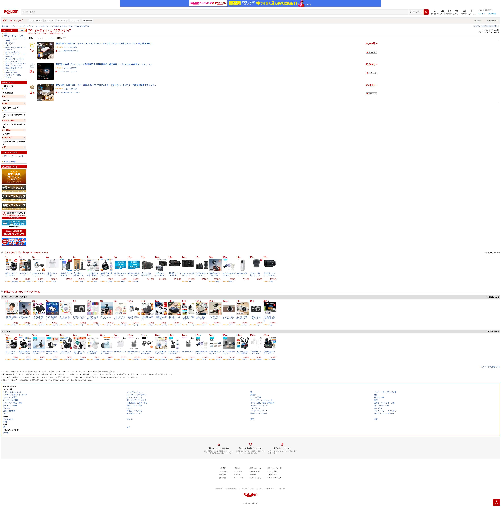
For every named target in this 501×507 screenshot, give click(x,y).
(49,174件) (15, 281)
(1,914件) (259, 359)
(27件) (54, 281)
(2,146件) (55, 359)
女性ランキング (63, 20)
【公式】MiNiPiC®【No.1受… (11, 318)
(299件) (177, 359)
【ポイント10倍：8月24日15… (147, 274)
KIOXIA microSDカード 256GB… (120, 274)
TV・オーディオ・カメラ (41, 26)
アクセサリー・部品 (13, 75)
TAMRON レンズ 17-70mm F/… (270, 274)
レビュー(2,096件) (70, 89)
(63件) (217, 325)
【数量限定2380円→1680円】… (269, 352)
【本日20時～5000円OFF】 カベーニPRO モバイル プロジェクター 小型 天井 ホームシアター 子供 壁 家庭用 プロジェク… (105, 85)
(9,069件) (109, 281)
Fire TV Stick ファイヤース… (25, 274)
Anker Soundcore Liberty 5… (229, 352)
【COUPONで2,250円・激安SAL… (242, 352)
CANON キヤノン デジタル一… (202, 274)
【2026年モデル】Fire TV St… (79, 274)
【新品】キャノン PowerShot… (160, 274)
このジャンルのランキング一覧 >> (486, 26)
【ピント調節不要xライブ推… (201, 318)
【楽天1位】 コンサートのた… (174, 318)
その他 (8, 77)
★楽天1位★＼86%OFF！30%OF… (24, 353)
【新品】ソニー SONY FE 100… (174, 274)
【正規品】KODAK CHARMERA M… (269, 319)
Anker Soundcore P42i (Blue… (229, 274)
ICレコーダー (10, 70)
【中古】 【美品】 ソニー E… (255, 274)
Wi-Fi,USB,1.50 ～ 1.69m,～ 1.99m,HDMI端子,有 (71, 26)
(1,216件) (41, 325)
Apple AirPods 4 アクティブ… (134, 352)
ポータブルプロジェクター (15, 63)
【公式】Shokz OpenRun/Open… (147, 352)
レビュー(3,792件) (70, 68)
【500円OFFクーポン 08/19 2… (106, 352)
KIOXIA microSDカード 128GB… (133, 274)
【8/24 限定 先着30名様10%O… (188, 318)
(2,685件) (164, 325)
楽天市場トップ (8, 26)
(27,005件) (69, 359)
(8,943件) (28, 359)
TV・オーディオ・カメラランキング (49, 30)
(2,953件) (177, 325)
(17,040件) (96, 359)
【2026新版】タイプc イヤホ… (255, 352)
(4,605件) (68, 325)
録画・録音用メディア (13, 68)
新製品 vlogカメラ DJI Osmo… (214, 274)
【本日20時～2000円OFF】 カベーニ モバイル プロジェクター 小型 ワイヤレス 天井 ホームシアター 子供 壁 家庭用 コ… (104, 43)
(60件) (81, 281)
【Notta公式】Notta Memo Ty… (66, 274)
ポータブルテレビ (12, 52)
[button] (442, 12)
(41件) (81, 325)
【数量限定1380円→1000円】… (92, 352)
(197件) (109, 359)
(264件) (136, 359)
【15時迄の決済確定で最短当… (92, 274)
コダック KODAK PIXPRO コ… (229, 318)
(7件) (230, 325)
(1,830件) (28, 281)
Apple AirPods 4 (187, 351)
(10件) (231, 281)
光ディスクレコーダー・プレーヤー (15, 48)
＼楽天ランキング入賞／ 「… (51, 274)
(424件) (123, 281)
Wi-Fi (6, 96)
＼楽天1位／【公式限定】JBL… (79, 352)
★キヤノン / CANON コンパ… (188, 274)
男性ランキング (49, 20)
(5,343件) (55, 325)
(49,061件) (15, 359)
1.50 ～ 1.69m (9, 120)
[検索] (426, 12)
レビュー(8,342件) (70, 47)
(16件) (258, 325)
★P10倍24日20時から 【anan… (147, 318)
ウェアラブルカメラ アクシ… (214, 318)
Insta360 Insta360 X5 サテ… (241, 274)
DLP (5, 89)
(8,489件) (272, 359)
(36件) (95, 281)
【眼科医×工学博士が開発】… (161, 318)
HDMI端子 (8, 137)
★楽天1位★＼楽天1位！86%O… (106, 274)
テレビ (8, 45)
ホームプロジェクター (13, 61)
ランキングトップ (35, 20)
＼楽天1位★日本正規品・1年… (161, 352)
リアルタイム (75, 20)
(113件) (191, 359)
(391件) (245, 325)
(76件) (109, 325)
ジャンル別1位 (87, 20)
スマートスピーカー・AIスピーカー (15, 55)
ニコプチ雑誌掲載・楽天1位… (241, 318)
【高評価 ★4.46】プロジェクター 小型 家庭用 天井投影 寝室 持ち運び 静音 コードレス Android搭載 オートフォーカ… (104, 64)
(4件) (190, 281)
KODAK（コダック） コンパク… (79, 318)
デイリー (51, 38)
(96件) (244, 359)
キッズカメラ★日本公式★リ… (65, 318)
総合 (6, 34)
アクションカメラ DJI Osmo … (106, 318)
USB (5, 104)
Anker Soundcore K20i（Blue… (173, 352)
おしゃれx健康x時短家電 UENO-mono (68, 51)
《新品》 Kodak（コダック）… (255, 318)
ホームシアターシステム (14, 59)
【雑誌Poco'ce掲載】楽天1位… (92, 318)
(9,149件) (14, 325)
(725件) (136, 281)
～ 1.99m (7, 130)
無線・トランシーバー (13, 66)
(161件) (123, 359)
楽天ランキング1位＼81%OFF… (11, 274)
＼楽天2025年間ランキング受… (38, 318)
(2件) (271, 281)
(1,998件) (123, 325)
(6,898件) (96, 325)
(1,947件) (191, 325)
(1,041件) (150, 325)
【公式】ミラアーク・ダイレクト (67, 71)
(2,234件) (218, 359)
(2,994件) (164, 359)
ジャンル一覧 (478, 20)
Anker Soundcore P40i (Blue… (52, 352)
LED (5, 111)
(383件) (231, 359)
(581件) (204, 325)
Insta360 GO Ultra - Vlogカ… (38, 274)
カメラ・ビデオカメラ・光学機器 (15, 39)
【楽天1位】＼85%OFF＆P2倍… (65, 352)
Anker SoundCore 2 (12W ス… (215, 352)
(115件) (28, 325)
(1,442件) (150, 359)
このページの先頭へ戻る (490, 367)
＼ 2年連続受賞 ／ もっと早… (51, 318)
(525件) (82, 359)
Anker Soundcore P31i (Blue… (39, 352)
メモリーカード (11, 72)
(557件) (41, 359)
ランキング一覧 (9, 162)
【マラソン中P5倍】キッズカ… (119, 318)
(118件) (41, 281)
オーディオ (9, 43)
